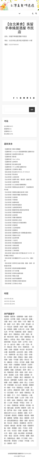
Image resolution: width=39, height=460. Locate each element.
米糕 (26, 398)
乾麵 (21, 372)
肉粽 (10, 382)
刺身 (26, 380)
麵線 (21, 420)
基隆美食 (7, 129)
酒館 (15, 357)
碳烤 (8, 400)
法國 (15, 433)
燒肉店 (28, 339)
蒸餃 (26, 354)
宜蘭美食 (7, 131)
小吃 (5, 354)
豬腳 (29, 321)
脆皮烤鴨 (12, 352)
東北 (30, 372)
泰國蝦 (14, 428)
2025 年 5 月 (7, 301)
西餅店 (16, 423)
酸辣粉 (20, 413)
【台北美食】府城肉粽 (11, 225)
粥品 (18, 339)
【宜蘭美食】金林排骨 (11, 162)
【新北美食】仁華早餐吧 (11, 250)
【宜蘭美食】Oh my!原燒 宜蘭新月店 (15, 167)
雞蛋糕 (26, 418)
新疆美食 (23, 423)
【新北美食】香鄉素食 (11, 230)
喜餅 (8, 428)
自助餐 (6, 426)
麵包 (18, 324)
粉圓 (18, 319)
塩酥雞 (6, 316)
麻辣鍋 (26, 375)
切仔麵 (12, 319)
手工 (13, 395)
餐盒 (10, 436)
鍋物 (30, 357)
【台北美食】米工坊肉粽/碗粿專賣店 (15, 185)
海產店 (30, 332)
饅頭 (8, 395)
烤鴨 (30, 352)
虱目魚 (16, 436)
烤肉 (15, 347)
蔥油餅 (28, 324)
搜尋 (32, 109)
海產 (26, 316)
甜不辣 (9, 410)
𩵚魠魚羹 (29, 433)
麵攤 (27, 436)
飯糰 (15, 329)
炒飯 (27, 329)
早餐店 (22, 403)
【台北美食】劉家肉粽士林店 (13, 220)
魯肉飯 (30, 367)
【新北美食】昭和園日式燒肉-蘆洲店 (15, 281)
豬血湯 (9, 347)
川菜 (24, 321)
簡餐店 (20, 357)
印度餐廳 (10, 385)
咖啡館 (22, 405)
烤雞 (30, 431)
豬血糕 (26, 415)
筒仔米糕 (10, 398)
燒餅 (26, 420)
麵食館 (14, 415)
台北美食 (7, 126)
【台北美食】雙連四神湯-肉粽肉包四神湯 (16, 210)
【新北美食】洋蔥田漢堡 (11, 245)
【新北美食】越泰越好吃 (11, 248)
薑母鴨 (17, 408)
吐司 (5, 433)
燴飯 (18, 344)
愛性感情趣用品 (12, 420)
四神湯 (22, 436)
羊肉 (13, 387)
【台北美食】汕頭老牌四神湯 (13, 207)
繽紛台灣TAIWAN (10, 413)
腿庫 (16, 398)
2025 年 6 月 (7, 299)
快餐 (22, 324)
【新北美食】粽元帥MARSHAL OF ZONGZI (17, 172)
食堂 (26, 372)
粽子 (15, 443)
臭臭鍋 (11, 375)
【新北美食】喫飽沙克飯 (11, 276)
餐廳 (5, 367)
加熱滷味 (18, 370)
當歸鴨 (6, 370)
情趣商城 (18, 332)
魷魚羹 (25, 385)
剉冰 (8, 405)
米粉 (27, 403)
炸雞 (30, 380)
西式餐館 (10, 393)
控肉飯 (28, 405)
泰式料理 (29, 349)
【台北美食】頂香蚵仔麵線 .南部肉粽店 (16, 195)
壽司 (29, 370)
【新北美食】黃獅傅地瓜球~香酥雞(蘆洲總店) (17, 233)
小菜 (22, 344)
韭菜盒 (12, 339)
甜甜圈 (16, 349)
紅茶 (30, 410)
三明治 (16, 362)
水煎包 (9, 390)
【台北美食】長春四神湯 (11, 182)
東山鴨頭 (21, 433)
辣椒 (26, 357)
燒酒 (10, 367)
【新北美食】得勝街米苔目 (12, 235)
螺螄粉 (16, 382)
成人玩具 (23, 367)
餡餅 (8, 324)
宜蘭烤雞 (20, 316)
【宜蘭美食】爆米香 (10, 157)
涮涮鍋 (9, 329)
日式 (18, 395)
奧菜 (16, 372)
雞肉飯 (12, 426)
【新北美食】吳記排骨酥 (11, 238)
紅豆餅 (22, 362)
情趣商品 (17, 334)
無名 (10, 321)
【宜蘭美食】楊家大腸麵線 (12, 149)
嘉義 (30, 319)
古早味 (25, 342)
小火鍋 (9, 403)
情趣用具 (26, 347)
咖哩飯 (16, 418)
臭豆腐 (6, 319)
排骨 (22, 334)
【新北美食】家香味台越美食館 (13, 273)
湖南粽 (9, 443)
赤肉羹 (26, 387)
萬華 (22, 390)
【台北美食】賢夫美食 (11, 174)
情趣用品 (20, 387)
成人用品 (20, 354)
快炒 (30, 438)
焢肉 (27, 344)
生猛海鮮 (7, 415)
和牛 (16, 393)
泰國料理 (17, 390)
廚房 (24, 332)
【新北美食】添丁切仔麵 (11, 271)
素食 (5, 375)
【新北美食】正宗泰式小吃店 (13, 283)
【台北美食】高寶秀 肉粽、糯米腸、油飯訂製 (18, 179)
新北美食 (7, 134)
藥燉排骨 (27, 377)
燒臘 (12, 370)
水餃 (15, 321)
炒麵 (5, 352)
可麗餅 (16, 377)
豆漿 (29, 408)
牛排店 (25, 428)
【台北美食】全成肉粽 (11, 197)
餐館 (10, 433)
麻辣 (21, 382)
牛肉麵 (16, 360)
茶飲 (5, 436)
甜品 (21, 418)
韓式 (21, 377)
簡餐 (22, 339)
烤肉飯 (16, 403)
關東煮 (23, 408)
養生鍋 (16, 367)
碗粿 (5, 382)
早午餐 (11, 332)
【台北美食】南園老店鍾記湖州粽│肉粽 (16, 192)
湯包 (19, 428)
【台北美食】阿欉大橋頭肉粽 (13, 217)
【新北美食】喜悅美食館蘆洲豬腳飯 (15, 268)
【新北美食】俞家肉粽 (11, 215)
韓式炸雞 (7, 441)
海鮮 (27, 390)
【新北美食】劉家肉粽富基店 (13, 205)
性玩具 (9, 327)
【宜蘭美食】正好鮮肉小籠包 (13, 169)
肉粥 (10, 365)
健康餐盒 (27, 337)
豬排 (8, 387)
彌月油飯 (10, 408)
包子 (30, 413)
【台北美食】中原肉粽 (11, 200)
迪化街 (12, 344)
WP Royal (22, 456)
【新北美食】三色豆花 (11, 240)
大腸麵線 (17, 365)
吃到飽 (9, 357)
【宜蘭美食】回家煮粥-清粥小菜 (14, 154)
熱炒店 (26, 360)
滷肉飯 (25, 410)
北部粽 (30, 365)
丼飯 (19, 410)
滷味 (13, 400)
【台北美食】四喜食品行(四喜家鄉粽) (15, 223)
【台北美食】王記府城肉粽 (12, 228)
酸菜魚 (12, 316)
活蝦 (10, 349)
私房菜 (20, 380)
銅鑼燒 (20, 415)
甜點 (21, 360)
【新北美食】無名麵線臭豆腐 (13, 243)
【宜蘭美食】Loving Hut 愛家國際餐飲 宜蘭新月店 (19, 152)
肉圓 (24, 426)
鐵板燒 (9, 362)
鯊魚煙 (23, 365)
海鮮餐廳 (13, 380)
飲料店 (9, 377)
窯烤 (24, 370)
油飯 (10, 360)
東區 (26, 352)
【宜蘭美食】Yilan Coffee (12, 159)
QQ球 (22, 398)
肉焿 (21, 327)
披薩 (21, 393)
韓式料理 (10, 337)
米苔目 (14, 431)
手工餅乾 (24, 438)
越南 (16, 337)
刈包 (8, 431)
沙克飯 (20, 441)
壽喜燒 (14, 441)
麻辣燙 (16, 327)
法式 (13, 324)
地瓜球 (22, 349)
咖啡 (19, 342)
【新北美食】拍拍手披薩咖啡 (13, 278)
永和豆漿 (20, 352)
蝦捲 (18, 438)
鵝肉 (19, 321)
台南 (16, 375)
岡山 (26, 382)
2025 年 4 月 (7, 304)
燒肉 (27, 334)
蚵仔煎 (30, 423)
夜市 (10, 334)
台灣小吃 (21, 329)
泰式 (19, 347)
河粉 (21, 337)
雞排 (5, 334)
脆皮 (30, 316)
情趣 (5, 360)
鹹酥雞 (9, 418)
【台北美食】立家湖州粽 (11, 177)
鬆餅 (26, 400)
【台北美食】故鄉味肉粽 (11, 202)
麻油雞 (25, 431)
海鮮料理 (12, 354)
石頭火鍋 (24, 319)
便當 (26, 327)
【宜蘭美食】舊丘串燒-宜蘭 (12, 164)
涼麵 (5, 321)
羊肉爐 (26, 441)
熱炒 (15, 410)
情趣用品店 (11, 438)
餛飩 (25, 413)
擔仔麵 (19, 426)
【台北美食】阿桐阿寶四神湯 (13, 212)
